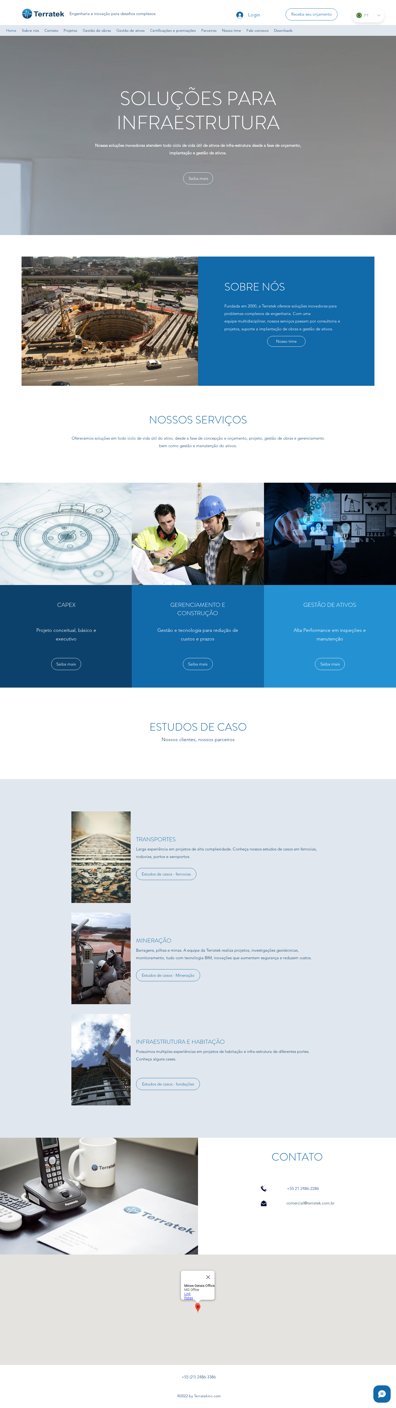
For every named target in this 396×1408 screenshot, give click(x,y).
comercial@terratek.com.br (310, 1203)
